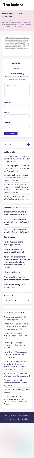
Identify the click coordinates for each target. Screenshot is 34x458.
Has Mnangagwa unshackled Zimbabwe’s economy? (16, 167)
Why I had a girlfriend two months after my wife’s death (16, 230)
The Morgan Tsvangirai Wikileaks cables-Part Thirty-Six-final (16, 345)
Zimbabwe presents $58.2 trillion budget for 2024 (15, 318)
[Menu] (31, 4)
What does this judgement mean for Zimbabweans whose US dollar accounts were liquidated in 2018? (15, 365)
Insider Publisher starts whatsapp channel (13, 243)
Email (7, 112)
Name (7, 102)
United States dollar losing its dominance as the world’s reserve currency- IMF (16, 326)
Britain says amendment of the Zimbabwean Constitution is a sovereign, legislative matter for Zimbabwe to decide (17, 262)
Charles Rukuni (10, 161)
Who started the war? (13, 272)
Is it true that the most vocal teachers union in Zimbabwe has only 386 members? (16, 187)
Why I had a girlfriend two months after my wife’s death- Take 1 (17, 222)
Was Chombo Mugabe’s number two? (14, 285)
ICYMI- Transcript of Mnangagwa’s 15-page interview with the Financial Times (15, 400)
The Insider (13, 4)
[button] (28, 144)
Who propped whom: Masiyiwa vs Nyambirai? (14, 250)
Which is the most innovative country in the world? (16, 157)
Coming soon (9, 237)
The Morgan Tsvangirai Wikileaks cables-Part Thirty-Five (16, 336)
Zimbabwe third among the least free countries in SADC (16, 213)
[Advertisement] (17, 440)
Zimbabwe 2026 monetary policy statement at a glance (16, 278)
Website (8, 123)
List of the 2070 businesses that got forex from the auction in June (15, 355)
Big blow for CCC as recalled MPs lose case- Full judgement (17, 374)
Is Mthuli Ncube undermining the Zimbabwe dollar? (16, 176)
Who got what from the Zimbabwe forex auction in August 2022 (15, 383)
